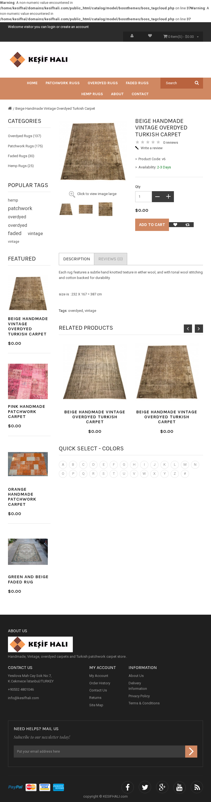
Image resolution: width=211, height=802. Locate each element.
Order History (99, 683)
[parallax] (105, 644)
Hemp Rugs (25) (21, 166)
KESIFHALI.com (115, 796)
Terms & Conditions (144, 703)
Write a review (152, 148)
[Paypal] (15, 787)
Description (76, 258)
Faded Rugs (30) (21, 156)
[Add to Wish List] (175, 224)
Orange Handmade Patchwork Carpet (22, 497)
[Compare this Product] (187, 224)
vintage (35, 233)
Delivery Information (138, 686)
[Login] (132, 37)
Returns (95, 698)
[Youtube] (179, 787)
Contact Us (98, 690)
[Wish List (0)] (150, 37)
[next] (199, 328)
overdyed (17, 216)
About (117, 94)
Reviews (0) (110, 258)
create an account (74, 27)
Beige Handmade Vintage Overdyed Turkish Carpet (55, 108)
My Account (98, 676)
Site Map (96, 705)
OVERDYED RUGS (103, 83)
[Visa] (44, 787)
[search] (197, 82)
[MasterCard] (31, 787)
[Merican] (58, 787)
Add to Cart (152, 224)
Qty (137, 187)
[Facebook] (128, 787)
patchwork (20, 208)
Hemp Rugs (92, 94)
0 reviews (170, 142)
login (51, 27)
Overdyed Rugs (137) (24, 136)
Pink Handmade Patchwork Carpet (26, 411)
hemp (13, 200)
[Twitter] (145, 787)
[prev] (188, 328)
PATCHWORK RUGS (63, 83)
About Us (136, 676)
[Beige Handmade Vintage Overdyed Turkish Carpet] (66, 209)
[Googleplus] (162, 787)
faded (14, 233)
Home (32, 83)
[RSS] (197, 787)
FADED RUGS (137, 83)
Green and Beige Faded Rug (28, 579)
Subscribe (191, 751)
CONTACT (140, 94)
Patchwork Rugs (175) (25, 146)
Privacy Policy (139, 696)
